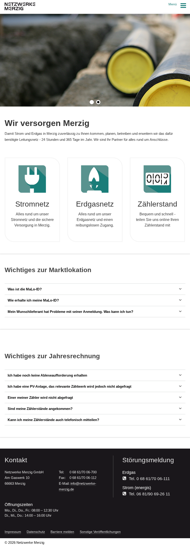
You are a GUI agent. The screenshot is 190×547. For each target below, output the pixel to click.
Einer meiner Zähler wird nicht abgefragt (40, 397)
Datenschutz (36, 532)
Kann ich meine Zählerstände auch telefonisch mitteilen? (53, 420)
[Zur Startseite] (20, 9)
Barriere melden (62, 532)
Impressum (13, 532)
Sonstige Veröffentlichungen (100, 532)
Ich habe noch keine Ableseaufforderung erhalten (47, 375)
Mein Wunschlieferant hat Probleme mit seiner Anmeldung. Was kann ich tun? (70, 312)
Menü (173, 4)
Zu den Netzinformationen (49, 83)
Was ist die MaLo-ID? (25, 289)
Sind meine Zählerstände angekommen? (40, 409)
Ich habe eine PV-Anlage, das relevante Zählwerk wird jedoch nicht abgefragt (69, 386)
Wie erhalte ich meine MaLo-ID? (33, 300)
